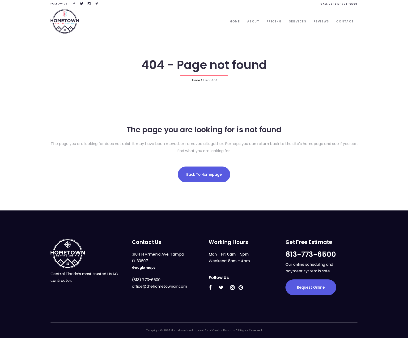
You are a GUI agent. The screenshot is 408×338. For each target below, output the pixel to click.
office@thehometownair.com (159, 286)
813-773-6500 (346, 4)
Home (195, 80)
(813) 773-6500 (146, 279)
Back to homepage (204, 174)
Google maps (144, 267)
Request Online (311, 287)
